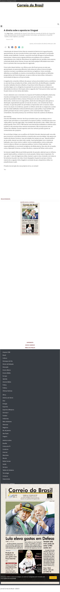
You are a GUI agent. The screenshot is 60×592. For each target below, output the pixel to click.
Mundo (5, 458)
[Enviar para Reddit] (16, 47)
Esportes (5, 407)
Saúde (4, 464)
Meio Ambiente (7, 421)
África (4, 395)
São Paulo (6, 433)
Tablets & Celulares (8, 470)
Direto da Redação (8, 364)
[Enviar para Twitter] (9, 47)
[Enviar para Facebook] (12, 47)
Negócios (5, 427)
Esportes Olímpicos (8, 410)
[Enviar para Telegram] (19, 47)
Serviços (5, 467)
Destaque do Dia (7, 361)
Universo (5, 476)
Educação (5, 367)
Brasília (5, 443)
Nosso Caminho (30, 345)
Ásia (4, 401)
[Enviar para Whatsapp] (23, 47)
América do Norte (8, 398)
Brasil (4, 355)
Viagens (5, 436)
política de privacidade (10, 578)
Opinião (5, 379)
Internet (5, 452)
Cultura (5, 358)
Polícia (4, 385)
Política (5, 388)
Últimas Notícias (7, 391)
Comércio (5, 449)
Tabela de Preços (30, 347)
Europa (5, 376)
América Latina (7, 440)
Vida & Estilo (6, 479)
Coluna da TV (6, 446)
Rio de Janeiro (7, 430)
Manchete (6, 455)
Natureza (5, 424)
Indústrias (6, 418)
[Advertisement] (30, 16)
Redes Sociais (7, 461)
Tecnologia (6, 473)
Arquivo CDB (9, 39)
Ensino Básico (7, 370)
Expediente (30, 342)
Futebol (5, 415)
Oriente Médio (7, 382)
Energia (5, 404)
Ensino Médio (7, 373)
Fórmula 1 (6, 413)
